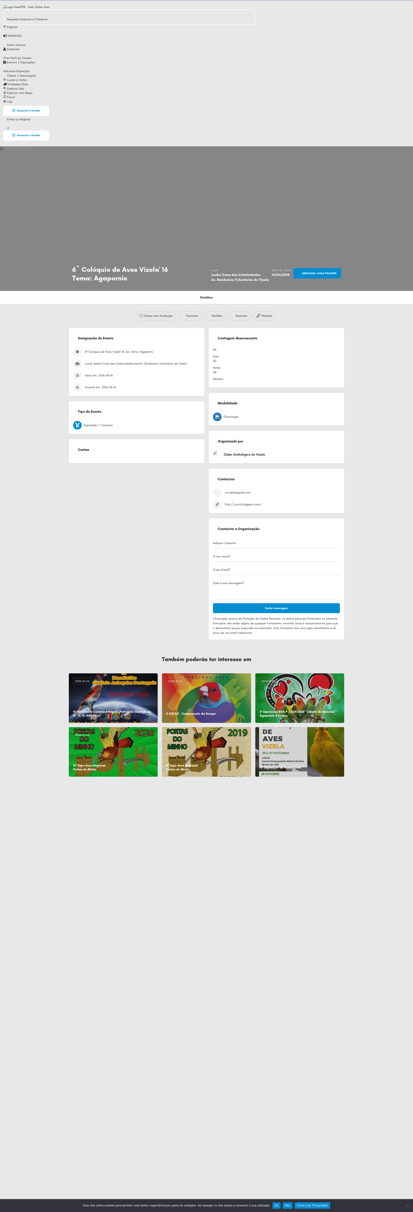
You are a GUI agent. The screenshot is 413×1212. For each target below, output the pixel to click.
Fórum (10, 97)
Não (287, 1205)
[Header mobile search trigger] (4, 144)
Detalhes (206, 297)
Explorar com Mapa (19, 93)
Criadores (12, 49)
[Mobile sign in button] (4, 124)
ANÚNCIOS (14, 36)
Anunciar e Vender (28, 110)
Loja (9, 101)
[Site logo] (26, 7)
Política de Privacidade (312, 1205)
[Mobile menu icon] (129, 2)
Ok (277, 1205)
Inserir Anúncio (16, 45)
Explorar (12, 27)
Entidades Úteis (17, 84)
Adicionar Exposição (16, 71)
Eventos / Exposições (20, 62)
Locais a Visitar (16, 80)
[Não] (407, 1205)
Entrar (11, 119)
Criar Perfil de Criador (17, 58)
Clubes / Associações (21, 75)
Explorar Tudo (15, 88)
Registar (25, 119)
